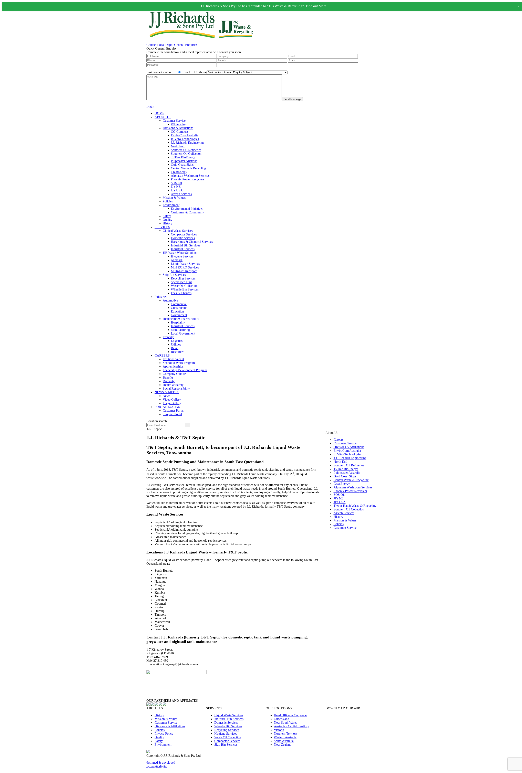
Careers (338, 439)
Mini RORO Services (185, 267)
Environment (171, 205)
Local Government (183, 333)
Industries (161, 296)
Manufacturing (180, 329)
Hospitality (178, 322)
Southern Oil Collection (186, 153)
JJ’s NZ (176, 186)
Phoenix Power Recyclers (187, 179)
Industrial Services (183, 249)
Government (179, 315)
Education (177, 311)
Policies (168, 201)
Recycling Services (183, 278)
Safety (167, 216)
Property (168, 337)
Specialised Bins (181, 282)
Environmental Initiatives (187, 208)
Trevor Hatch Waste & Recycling (355, 505)
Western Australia (285, 737)
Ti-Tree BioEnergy (183, 157)
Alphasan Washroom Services (190, 175)
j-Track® (176, 260)
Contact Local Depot (160, 44)
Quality (167, 219)
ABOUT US (163, 117)
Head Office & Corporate (290, 715)
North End (178, 146)
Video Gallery (172, 399)
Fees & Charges (181, 293)
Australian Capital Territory (291, 726)
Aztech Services (181, 194)
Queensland (281, 719)
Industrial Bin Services (185, 245)
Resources (177, 351)
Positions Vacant (173, 359)
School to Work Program (179, 362)
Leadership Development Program (185, 370)
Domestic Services (183, 238)
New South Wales (285, 722)
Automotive (170, 300)
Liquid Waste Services (185, 263)
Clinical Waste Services (178, 230)
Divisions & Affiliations (178, 128)
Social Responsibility (176, 388)
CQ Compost (179, 131)
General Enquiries (185, 44)
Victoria (279, 730)
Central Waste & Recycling (188, 168)
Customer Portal (173, 410)
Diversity (169, 381)
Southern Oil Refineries (186, 150)
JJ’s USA (177, 190)
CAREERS (162, 355)
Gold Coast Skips (182, 164)
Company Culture (174, 373)
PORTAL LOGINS (167, 407)
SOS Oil (176, 183)
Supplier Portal (172, 414)
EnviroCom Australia (184, 135)
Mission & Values (174, 197)
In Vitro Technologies (185, 139)
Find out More (316, 6)
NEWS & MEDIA (167, 392)
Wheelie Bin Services (185, 289)
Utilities (176, 344)
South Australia (284, 741)
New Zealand (282, 744)
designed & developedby (160, 764)
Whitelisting (178, 124)
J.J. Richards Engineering (187, 142)
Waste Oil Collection (184, 285)
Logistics (176, 340)
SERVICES (162, 227)
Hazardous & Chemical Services (192, 241)
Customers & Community (187, 212)
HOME (159, 113)
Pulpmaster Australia (184, 161)
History (167, 223)
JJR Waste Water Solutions (180, 252)
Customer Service (174, 120)
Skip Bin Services (174, 274)
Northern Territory (285, 733)
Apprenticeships (173, 366)
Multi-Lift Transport (184, 271)
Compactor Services (184, 234)
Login (150, 106)
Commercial (179, 304)
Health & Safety (173, 384)
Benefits (168, 377)
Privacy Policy (164, 733)
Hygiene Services (182, 256)
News (166, 396)
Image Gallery (172, 403)
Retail (174, 348)
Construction (179, 307)
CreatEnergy (179, 172)
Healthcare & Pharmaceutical (181, 318)
